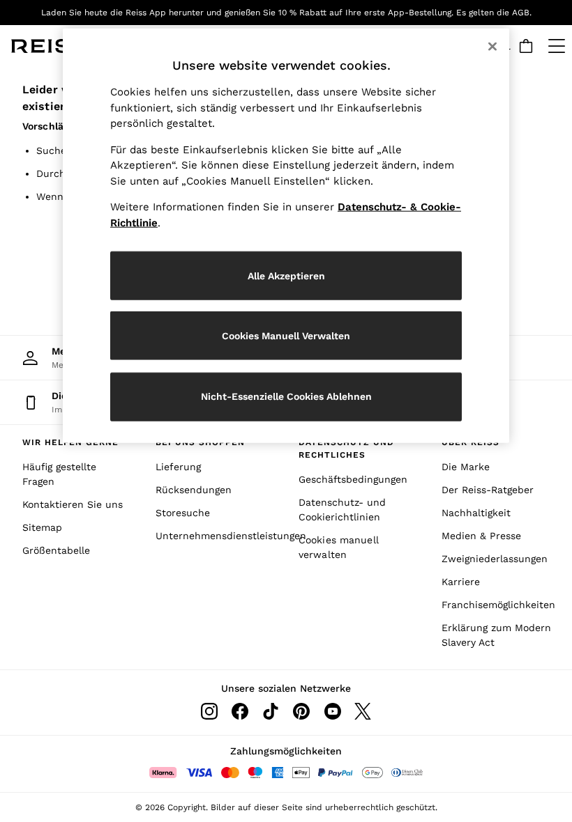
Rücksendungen (194, 489)
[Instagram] (209, 711)
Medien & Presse (481, 535)
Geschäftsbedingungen (353, 479)
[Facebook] (240, 711)
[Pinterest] (301, 711)
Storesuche (183, 512)
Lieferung (178, 466)
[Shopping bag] (526, 46)
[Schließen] (492, 46)
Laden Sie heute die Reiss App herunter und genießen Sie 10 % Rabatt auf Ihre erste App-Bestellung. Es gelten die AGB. (286, 12)
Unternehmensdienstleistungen (214, 535)
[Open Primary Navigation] (556, 46)
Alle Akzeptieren (286, 275)
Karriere (461, 581)
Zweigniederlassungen (495, 558)
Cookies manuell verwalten (339, 547)
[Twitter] (362, 711)
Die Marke (466, 466)
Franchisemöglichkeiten (498, 604)
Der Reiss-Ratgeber (488, 489)
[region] (286, 236)
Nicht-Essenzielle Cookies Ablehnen (286, 396)
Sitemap (42, 527)
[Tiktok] (270, 711)
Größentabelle (56, 550)
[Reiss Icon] (51, 46)
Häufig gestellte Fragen (59, 474)
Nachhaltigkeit (476, 512)
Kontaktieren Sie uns (72, 504)
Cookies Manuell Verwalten (286, 335)
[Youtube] (332, 711)
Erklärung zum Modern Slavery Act (496, 635)
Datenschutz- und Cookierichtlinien (342, 509)
